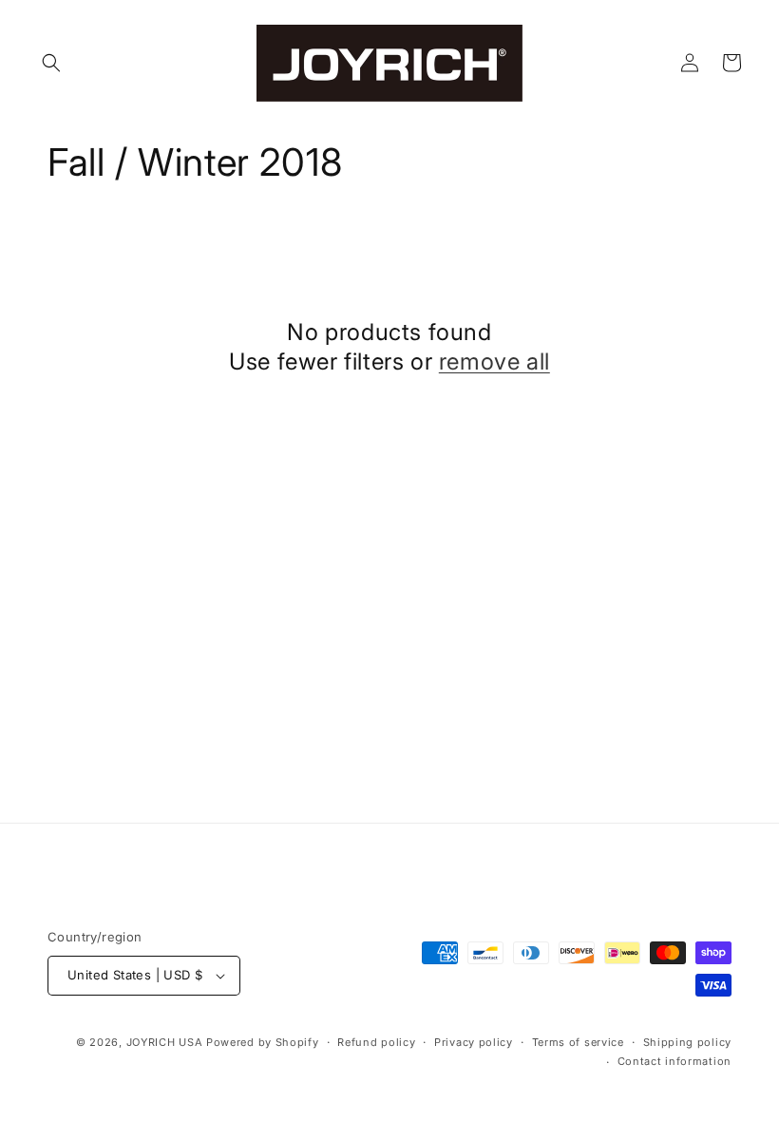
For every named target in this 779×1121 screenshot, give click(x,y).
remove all (494, 361)
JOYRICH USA (164, 1042)
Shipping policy (687, 1042)
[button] (51, 63)
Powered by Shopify (262, 1042)
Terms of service (578, 1042)
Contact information (675, 1061)
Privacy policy (473, 1042)
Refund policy (376, 1042)
